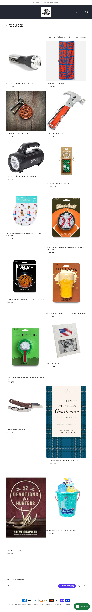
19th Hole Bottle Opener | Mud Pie (57, 183)
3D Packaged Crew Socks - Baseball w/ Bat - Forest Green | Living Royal (65, 248)
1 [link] (30, 563)
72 (55, 564)
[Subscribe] (43, 585)
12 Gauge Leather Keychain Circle (17, 133)
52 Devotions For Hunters (14, 550)
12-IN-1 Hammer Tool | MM (55, 133)
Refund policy (49, 604)
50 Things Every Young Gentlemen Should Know (62, 460)
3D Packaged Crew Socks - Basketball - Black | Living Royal (25, 299)
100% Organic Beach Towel (55, 83)
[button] (4, 12)
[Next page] (61, 563)
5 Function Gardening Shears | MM (17, 429)
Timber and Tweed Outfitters (22, 604)
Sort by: (52, 37)
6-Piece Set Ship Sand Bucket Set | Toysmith (61, 530)
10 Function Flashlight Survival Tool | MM (19, 83)
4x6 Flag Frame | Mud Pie (54, 363)
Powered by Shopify (37, 604)
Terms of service (70, 604)
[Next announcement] (87, 2)
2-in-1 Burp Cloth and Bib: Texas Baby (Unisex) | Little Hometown (23, 235)
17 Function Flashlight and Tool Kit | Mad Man (21, 176)
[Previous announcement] (4, 2)
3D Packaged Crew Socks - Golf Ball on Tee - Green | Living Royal (25, 378)
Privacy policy (59, 604)
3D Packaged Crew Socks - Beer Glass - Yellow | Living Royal (66, 313)
